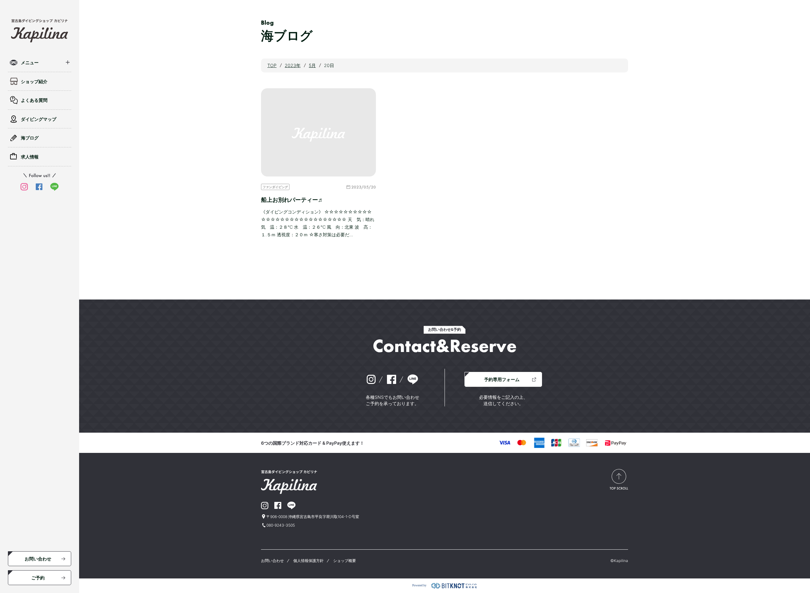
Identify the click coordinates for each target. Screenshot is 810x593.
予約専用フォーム (502, 379)
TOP (272, 65)
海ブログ (30, 137)
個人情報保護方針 (308, 560)
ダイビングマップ (38, 119)
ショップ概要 (344, 560)
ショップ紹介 (34, 81)
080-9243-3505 (280, 525)
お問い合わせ (38, 558)
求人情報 (30, 156)
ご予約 (38, 577)
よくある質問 (34, 100)
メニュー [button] (30, 62)
